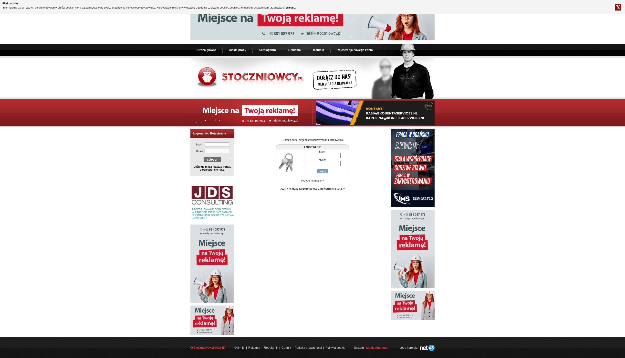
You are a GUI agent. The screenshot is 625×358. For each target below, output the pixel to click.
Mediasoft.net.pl (377, 347)
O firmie (239, 347)
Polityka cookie (335, 347)
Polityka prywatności (308, 347)
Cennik (286, 347)
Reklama (294, 50)
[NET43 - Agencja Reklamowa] (427, 349)
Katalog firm (267, 50)
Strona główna (206, 50)
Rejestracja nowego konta (355, 50)
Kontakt (318, 50)
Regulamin (271, 347)
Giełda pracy (237, 50)
